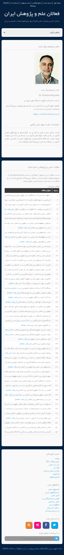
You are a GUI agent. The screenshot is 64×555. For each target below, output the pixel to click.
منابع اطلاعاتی (36, 3)
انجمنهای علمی (53, 489)
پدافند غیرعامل (53, 508)
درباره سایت (47, 3)
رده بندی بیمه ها (52, 511)
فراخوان (56, 474)
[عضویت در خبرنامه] (56, 538)
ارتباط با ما (14, 3)
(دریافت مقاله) (7, 209)
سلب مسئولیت (25, 3)
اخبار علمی (55, 495)
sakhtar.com (7, 548)
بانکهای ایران (54, 504)
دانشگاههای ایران (52, 492)
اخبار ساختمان (53, 501)
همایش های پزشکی (51, 471)
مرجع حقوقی (54, 477)
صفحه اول (57, 3)
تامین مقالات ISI (52, 461)
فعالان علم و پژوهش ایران (32, 13)
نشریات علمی (54, 464)
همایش (56, 467)
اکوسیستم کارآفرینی (50, 498)
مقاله (57, 458)
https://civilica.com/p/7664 (46, 114)
